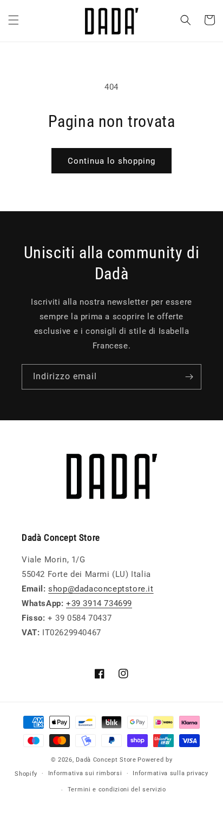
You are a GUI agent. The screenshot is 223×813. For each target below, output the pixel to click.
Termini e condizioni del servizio (117, 789)
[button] (13, 20)
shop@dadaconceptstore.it (100, 589)
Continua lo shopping (111, 161)
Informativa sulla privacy (170, 773)
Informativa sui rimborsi (85, 773)
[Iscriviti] (189, 376)
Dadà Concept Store (106, 759)
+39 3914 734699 (99, 603)
